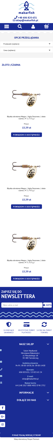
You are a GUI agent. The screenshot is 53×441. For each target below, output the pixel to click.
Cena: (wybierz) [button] (9, 50)
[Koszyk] (46, 26)
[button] (6, 26)
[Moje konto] (33, 26)
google (2, 416)
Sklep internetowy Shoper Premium (26, 439)
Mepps (26, 124)
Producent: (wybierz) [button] (11, 44)
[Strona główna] (26, 9)
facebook (2, 407)
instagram (2, 424)
